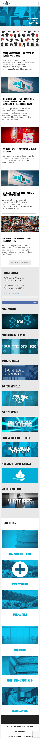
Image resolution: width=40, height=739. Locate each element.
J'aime (34, 302)
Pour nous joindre (11, 293)
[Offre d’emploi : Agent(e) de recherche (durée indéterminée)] (20, 178)
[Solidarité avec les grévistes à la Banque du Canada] (20, 135)
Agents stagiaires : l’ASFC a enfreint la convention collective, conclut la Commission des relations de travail (18, 102)
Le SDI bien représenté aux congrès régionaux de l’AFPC (17, 239)
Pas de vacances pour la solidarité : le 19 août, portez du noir (18, 54)
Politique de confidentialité (16, 726)
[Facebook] (20, 719)
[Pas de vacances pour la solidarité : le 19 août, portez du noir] (20, 39)
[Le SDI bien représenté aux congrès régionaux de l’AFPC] (20, 224)
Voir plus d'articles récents (20, 263)
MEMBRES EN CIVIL (20, 711)
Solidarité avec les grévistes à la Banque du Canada (19, 150)
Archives (30, 726)
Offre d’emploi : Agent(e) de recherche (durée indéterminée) (18, 194)
